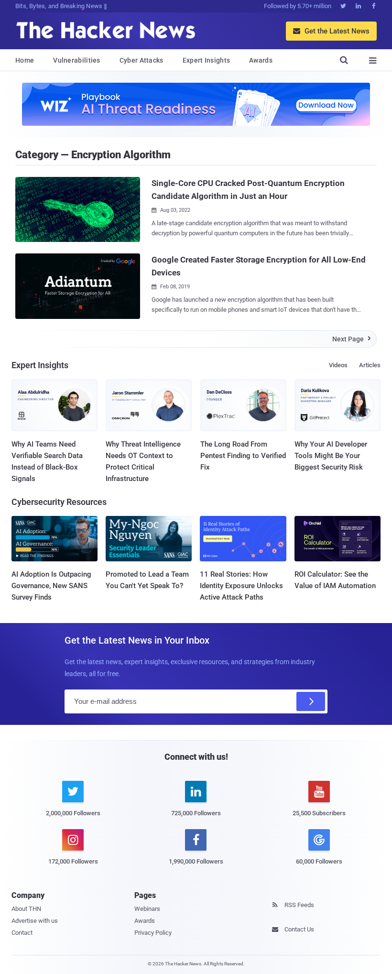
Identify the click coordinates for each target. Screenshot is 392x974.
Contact (22, 932)
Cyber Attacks (141, 60)
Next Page (351, 339)
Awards (260, 60)
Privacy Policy (153, 932)
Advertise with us (34, 920)
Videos (338, 365)
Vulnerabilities (76, 60)
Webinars (147, 908)
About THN (26, 908)
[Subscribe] (310, 701)
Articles (370, 365)
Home (24, 60)
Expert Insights (206, 60)
